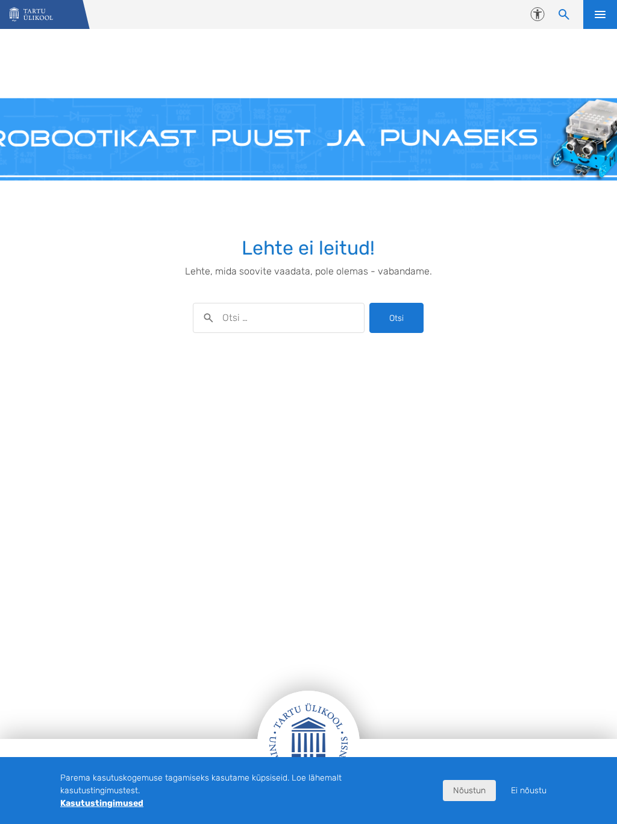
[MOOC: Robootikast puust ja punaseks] (31, 14)
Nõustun (469, 790)
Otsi (396, 318)
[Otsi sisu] (564, 14)
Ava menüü (600, 14)
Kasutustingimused (101, 803)
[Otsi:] (279, 318)
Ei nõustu (529, 790)
